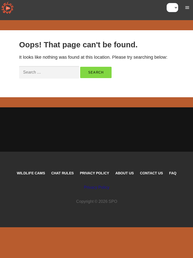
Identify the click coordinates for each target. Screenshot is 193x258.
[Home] (7, 7)
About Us (124, 173)
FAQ (172, 173)
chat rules (62, 173)
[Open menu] (187, 7)
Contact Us (151, 173)
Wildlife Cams (31, 173)
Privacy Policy (94, 173)
